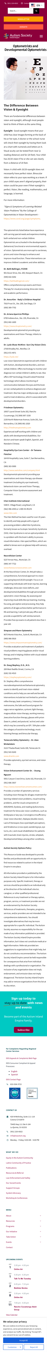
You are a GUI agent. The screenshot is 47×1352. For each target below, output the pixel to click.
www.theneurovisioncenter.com (18, 567)
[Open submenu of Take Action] (40, 1237)
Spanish (14, 1074)
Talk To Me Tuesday (22, 1278)
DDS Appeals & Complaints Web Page (21, 1058)
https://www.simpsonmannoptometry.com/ (23, 642)
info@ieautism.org (18, 1135)
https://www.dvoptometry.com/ (18, 326)
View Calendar (12, 1315)
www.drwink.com (11, 756)
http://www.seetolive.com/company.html (22, 470)
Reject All (34, 1347)
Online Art (18, 1269)
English (14, 1071)
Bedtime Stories (21, 1288)
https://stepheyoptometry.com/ (18, 677)
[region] (23, 1335)
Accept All (23, 1340)
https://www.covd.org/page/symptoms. (22, 218)
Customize (12, 1347)
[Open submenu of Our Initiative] (40, 1231)
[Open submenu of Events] (40, 1242)
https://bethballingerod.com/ (16, 281)
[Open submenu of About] (40, 1216)
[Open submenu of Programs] (40, 1226)
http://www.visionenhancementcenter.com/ (23, 786)
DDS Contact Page (13, 1079)
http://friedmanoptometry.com (17, 427)
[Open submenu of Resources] (40, 1221)
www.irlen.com (10, 513)
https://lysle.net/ (11, 356)
